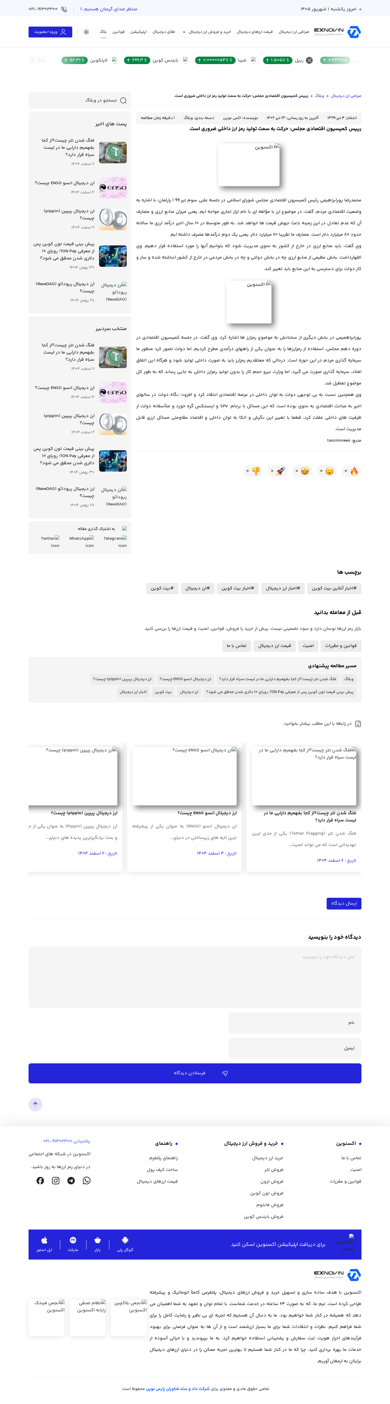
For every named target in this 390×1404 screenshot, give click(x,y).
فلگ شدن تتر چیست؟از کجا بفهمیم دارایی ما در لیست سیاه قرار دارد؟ (68, 147)
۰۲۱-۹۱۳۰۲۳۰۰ (43, 9)
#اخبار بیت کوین (238, 588)
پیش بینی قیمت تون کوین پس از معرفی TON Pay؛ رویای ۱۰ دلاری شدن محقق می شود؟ (64, 251)
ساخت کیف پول (162, 1169)
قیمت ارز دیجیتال (274, 646)
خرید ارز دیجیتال (268, 1158)
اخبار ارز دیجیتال (133, 692)
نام (351, 1022)
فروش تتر (274, 1169)
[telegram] (71, 1181)
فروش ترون (272, 1181)
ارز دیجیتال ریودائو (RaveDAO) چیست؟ (65, 288)
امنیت (308, 646)
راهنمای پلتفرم (163, 1158)
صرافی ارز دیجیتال (346, 96)
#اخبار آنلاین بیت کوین (334, 588)
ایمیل (349, 1048)
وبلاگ (319, 96)
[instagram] (56, 1181)
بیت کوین (163, 692)
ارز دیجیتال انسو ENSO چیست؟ (65, 183)
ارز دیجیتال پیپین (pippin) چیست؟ (69, 215)
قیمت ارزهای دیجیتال (157, 1181)
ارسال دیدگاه (344, 903)
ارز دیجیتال (189, 692)
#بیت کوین (162, 588)
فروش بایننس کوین (264, 1216)
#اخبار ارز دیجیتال (283, 588)
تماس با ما (237, 646)
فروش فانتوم (270, 1205)
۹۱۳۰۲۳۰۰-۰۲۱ (57, 1141)
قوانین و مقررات (341, 646)
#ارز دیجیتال (197, 588)
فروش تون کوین (267, 1193)
